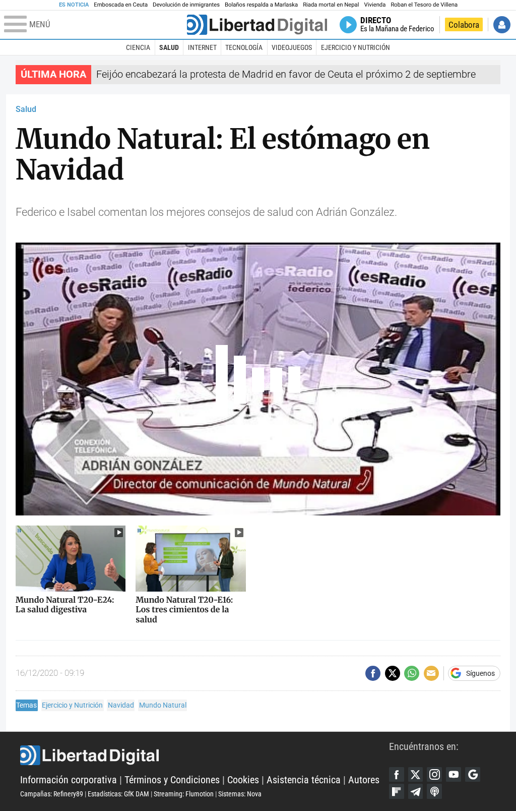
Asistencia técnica (304, 780)
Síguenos (480, 673)
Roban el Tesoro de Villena (424, 5)
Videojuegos (292, 47)
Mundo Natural (162, 705)
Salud (169, 47)
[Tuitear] (392, 673)
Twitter (415, 774)
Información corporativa (68, 780)
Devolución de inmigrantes (186, 5)
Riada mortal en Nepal (331, 5)
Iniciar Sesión (501, 24)
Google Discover (472, 774)
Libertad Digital (204, 755)
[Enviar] (411, 673)
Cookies (243, 780)
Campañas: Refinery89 (51, 794)
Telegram (415, 791)
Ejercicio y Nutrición (355, 47)
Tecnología (244, 47)
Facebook (396, 774)
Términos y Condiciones (172, 780)
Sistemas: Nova (240, 794)
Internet (202, 47)
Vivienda (374, 5)
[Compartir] (372, 673)
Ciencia (138, 47)
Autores (363, 780)
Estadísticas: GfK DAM (118, 794)
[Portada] (257, 25)
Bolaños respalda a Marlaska (261, 5)
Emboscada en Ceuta (121, 5)
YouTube (453, 774)
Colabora (463, 25)
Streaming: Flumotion (184, 794)
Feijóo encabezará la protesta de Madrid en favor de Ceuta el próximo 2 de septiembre (286, 74)
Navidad (121, 705)
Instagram (434, 774)
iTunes (434, 791)
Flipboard (396, 791)
